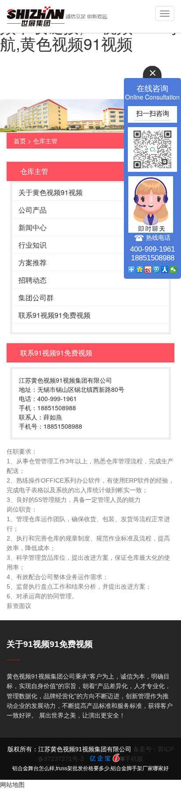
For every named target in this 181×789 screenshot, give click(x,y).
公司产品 (32, 210)
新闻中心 (32, 227)
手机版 (134, 758)
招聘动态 (32, 280)
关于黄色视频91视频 (50, 192)
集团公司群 (36, 297)
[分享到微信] (173, 269)
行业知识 (32, 245)
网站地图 (12, 784)
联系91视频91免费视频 (54, 315)
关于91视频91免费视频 (50, 644)
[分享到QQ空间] (140, 269)
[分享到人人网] (165, 269)
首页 (20, 140)
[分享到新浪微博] (148, 269)
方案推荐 (32, 262)
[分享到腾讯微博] (156, 269)
